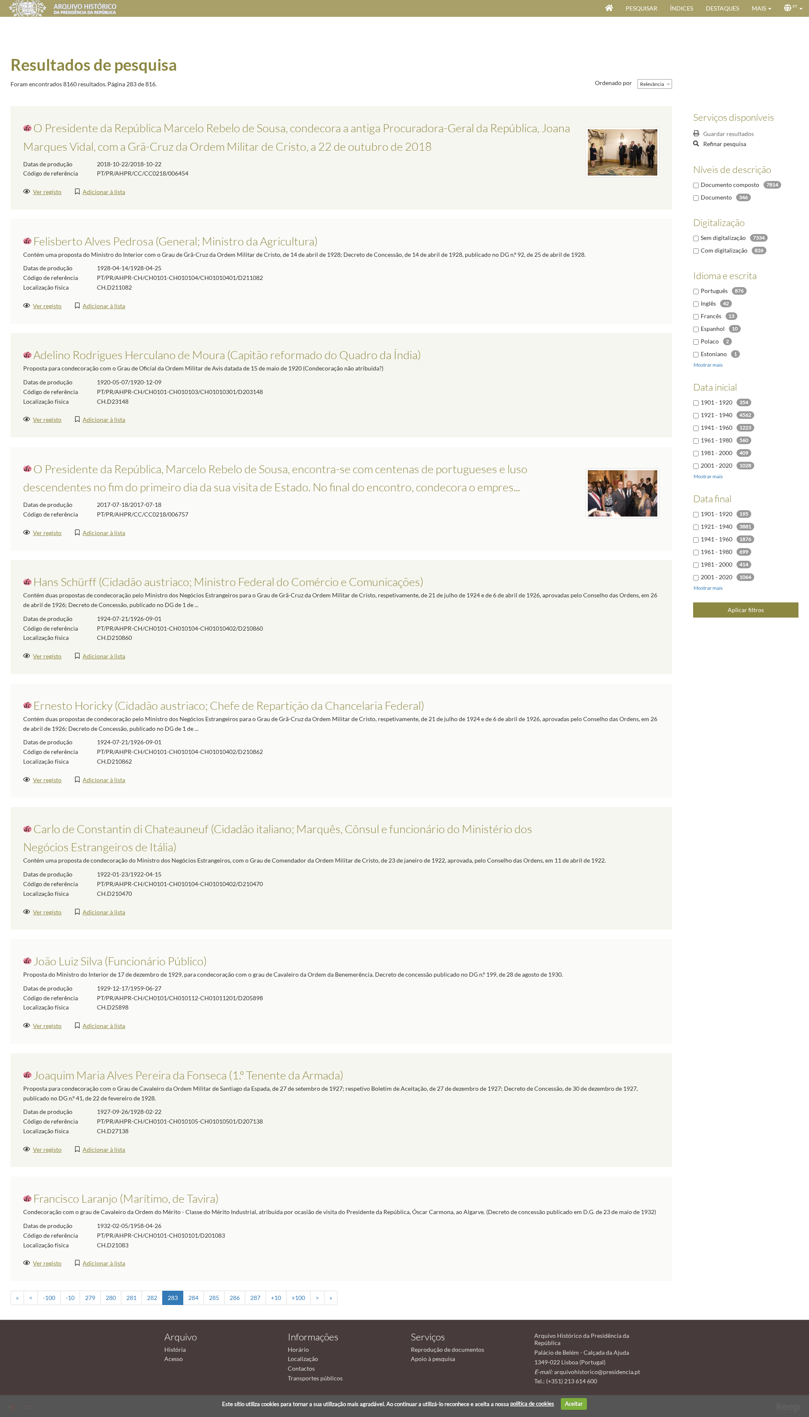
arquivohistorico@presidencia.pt (597, 1371)
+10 (276, 1297)
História (175, 1349)
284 (193, 1297)
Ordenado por (613, 82)
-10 (70, 1297)
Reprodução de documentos (447, 1349)
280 (111, 1297)
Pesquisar (641, 8)
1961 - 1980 (716, 440)
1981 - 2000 (716, 452)
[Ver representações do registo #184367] (622, 151)
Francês (711, 316)
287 (255, 1297)
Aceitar (574, 1403)
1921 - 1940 (716, 414)
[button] (761, 8)
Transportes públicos (315, 1378)
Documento (716, 197)
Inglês (708, 303)
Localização (303, 1358)
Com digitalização (724, 250)
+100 (298, 1297)
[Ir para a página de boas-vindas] (609, 8)
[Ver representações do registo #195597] (622, 492)
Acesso (173, 1358)
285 (214, 1297)
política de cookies (532, 1403)
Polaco (710, 341)
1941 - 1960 (716, 427)
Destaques (722, 8)
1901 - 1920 (716, 402)
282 (152, 1297)
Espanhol (713, 328)
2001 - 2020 (716, 465)
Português (714, 290)
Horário (298, 1349)
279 (90, 1297)
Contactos (301, 1368)
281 (131, 1297)
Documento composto (730, 184)
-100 (49, 1297)
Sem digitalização (723, 237)
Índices (681, 8)
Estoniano (714, 353)
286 (235, 1297)
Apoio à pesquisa (433, 1358)
